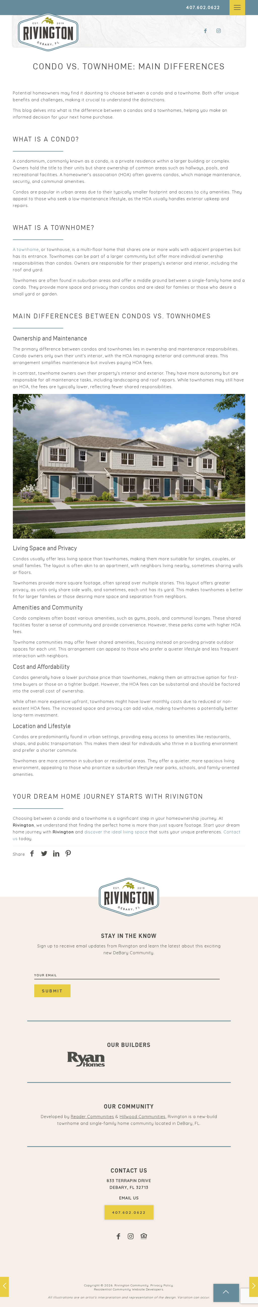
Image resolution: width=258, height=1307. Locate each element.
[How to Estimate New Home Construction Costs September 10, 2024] (253, 1287)
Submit (52, 990)
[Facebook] (206, 31)
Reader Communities (92, 1116)
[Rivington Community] (48, 32)
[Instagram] (221, 31)
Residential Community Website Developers (128, 1289)
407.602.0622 (203, 7)
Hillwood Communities (143, 1116)
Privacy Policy (161, 1285)
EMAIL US (129, 1197)
